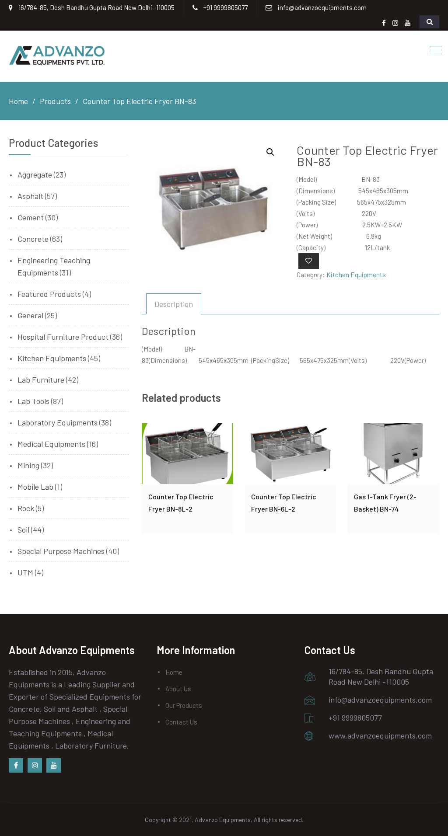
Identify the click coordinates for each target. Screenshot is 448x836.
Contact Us (181, 722)
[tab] (173, 303)
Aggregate (35, 174)
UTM (25, 572)
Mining (28, 465)
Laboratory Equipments (58, 422)
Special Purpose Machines (61, 551)
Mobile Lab (35, 486)
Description (173, 304)
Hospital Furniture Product (63, 336)
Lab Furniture (41, 379)
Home (173, 672)
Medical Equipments (51, 444)
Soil (23, 529)
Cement (31, 217)
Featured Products (49, 294)
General (30, 315)
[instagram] (35, 765)
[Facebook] (16, 765)
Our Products (183, 705)
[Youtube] (53, 765)
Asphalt (30, 196)
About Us (178, 689)
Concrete (33, 239)
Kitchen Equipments (356, 275)
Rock (26, 508)
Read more (187, 453)
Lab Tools (33, 401)
